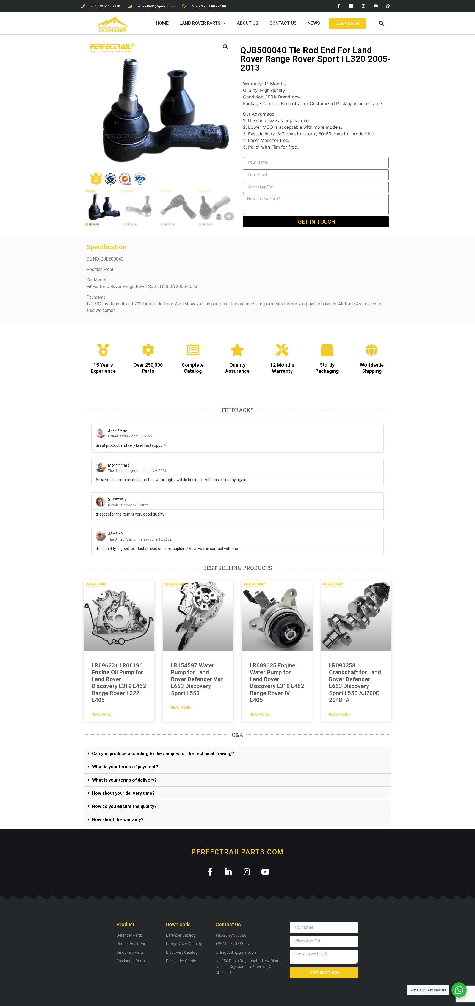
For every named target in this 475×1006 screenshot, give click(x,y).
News (314, 23)
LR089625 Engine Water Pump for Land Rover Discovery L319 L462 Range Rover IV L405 (277, 682)
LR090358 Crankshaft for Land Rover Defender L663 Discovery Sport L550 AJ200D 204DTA (355, 682)
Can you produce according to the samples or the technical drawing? (163, 753)
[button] (381, 23)
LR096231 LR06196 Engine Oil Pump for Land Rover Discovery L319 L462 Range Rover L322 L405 (119, 682)
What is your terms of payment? (125, 766)
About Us (247, 23)
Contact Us (283, 23)
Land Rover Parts (199, 23)
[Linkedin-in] (228, 871)
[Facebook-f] (339, 6)
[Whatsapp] (388, 6)
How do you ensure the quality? (124, 806)
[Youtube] (375, 6)
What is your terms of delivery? (124, 780)
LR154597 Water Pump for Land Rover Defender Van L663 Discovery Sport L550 (197, 679)
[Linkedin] (351, 6)
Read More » (102, 714)
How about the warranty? (117, 819)
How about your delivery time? (123, 793)
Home (162, 23)
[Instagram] (363, 6)
